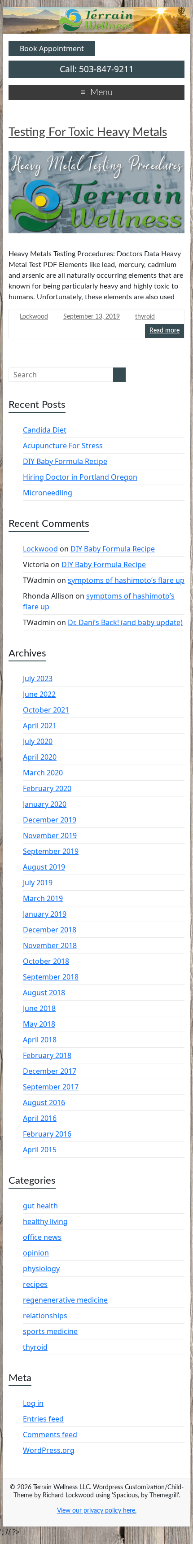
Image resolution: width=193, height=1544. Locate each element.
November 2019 (50, 835)
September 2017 (51, 1087)
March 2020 (43, 773)
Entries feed (43, 1419)
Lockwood (34, 317)
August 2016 (44, 1102)
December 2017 (49, 1071)
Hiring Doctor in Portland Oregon (80, 477)
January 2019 (44, 914)
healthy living (45, 1221)
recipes (35, 1284)
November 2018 (50, 945)
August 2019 (44, 867)
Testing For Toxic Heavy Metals (88, 132)
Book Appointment (52, 48)
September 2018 (51, 977)
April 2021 (40, 725)
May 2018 (39, 1024)
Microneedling (47, 493)
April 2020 (40, 757)
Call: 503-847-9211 (97, 69)
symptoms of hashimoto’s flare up (126, 580)
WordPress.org (49, 1450)
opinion (36, 1253)
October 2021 (46, 710)
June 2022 (39, 694)
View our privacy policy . (96, 1511)
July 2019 (38, 883)
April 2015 (40, 1150)
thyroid (145, 317)
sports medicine (50, 1331)
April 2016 (40, 1118)
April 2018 (40, 1040)
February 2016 (47, 1134)
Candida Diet (44, 430)
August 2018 (44, 992)
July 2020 (38, 741)
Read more (164, 331)
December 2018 (49, 930)
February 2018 (47, 1055)
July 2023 (38, 678)
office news (42, 1237)
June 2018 (39, 1008)
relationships (45, 1316)
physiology (41, 1268)
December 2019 (49, 820)
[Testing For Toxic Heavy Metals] (96, 196)
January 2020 (44, 804)
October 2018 (46, 961)
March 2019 (43, 898)
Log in (33, 1403)
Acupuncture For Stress (63, 446)
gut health (40, 1206)
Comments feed (50, 1434)
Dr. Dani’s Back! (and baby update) (125, 622)
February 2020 (47, 788)
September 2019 (51, 851)
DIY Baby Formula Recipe (65, 461)
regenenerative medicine (65, 1300)
